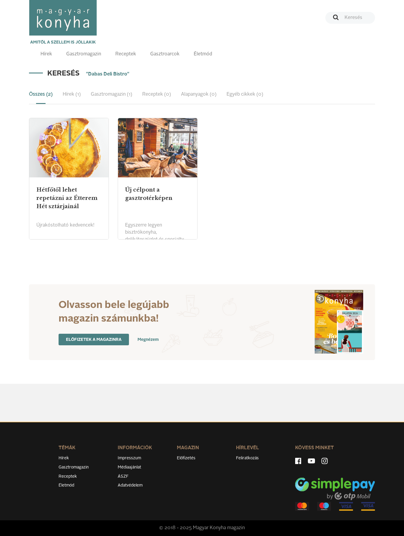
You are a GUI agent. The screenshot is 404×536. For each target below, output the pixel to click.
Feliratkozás (247, 458)
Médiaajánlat (129, 467)
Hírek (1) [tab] (72, 94)
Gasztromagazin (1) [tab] (111, 94)
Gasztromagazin (83, 54)
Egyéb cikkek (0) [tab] (245, 94)
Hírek (46, 54)
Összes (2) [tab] (41, 94)
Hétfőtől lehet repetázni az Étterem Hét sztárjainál (67, 198)
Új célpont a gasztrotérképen (148, 194)
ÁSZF (123, 476)
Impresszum (129, 458)
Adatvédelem (130, 485)
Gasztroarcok (165, 54)
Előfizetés (186, 458)
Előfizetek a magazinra (94, 340)
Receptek (125, 54)
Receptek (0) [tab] (156, 94)
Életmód (203, 54)
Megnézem (148, 340)
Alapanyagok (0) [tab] (198, 94)
